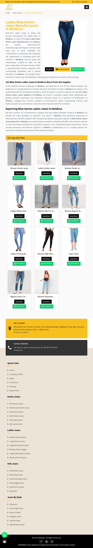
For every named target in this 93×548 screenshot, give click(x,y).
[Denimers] (10, 7)
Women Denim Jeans (18, 437)
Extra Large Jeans (16, 508)
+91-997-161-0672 (80, 2)
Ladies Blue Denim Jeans (19, 445)
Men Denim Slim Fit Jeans (19, 408)
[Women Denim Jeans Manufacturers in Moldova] (19, 154)
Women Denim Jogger (18, 449)
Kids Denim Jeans (16, 471)
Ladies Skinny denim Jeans (20, 453)
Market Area (14, 391)
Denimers (41, 538)
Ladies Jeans (17, 13)
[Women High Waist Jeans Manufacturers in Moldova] (46, 239)
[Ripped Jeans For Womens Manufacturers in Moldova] (19, 282)
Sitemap (13, 386)
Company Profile (16, 374)
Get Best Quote (63, 69)
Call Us (50, 69)
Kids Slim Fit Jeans (17, 487)
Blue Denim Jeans (16, 412)
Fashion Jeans (15, 521)
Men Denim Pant (16, 424)
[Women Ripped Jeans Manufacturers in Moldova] (74, 196)
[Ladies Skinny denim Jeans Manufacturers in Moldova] (19, 196)
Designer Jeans (15, 516)
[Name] (86, 7)
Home (8, 13)
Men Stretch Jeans (17, 416)
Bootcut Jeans (15, 512)
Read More (19, 173)
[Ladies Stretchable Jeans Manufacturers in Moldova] (19, 239)
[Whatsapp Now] (4, 535)
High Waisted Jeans (17, 525)
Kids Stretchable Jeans (18, 479)
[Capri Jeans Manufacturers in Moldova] (74, 239)
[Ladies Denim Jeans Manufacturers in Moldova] (46, 154)
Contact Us (18, 350)
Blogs (12, 378)
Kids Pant (13, 491)
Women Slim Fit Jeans (18, 458)
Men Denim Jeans (16, 404)
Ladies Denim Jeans (17, 441)
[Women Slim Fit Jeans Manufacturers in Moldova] (46, 196)
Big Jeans (13, 504)
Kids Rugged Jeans (17, 483)
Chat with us (79, 69)
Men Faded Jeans (16, 420)
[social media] (41, 541)
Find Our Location (21, 332)
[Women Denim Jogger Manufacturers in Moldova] (74, 154)
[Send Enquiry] (64, 43)
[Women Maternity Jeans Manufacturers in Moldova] (46, 282)
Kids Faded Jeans (16, 475)
